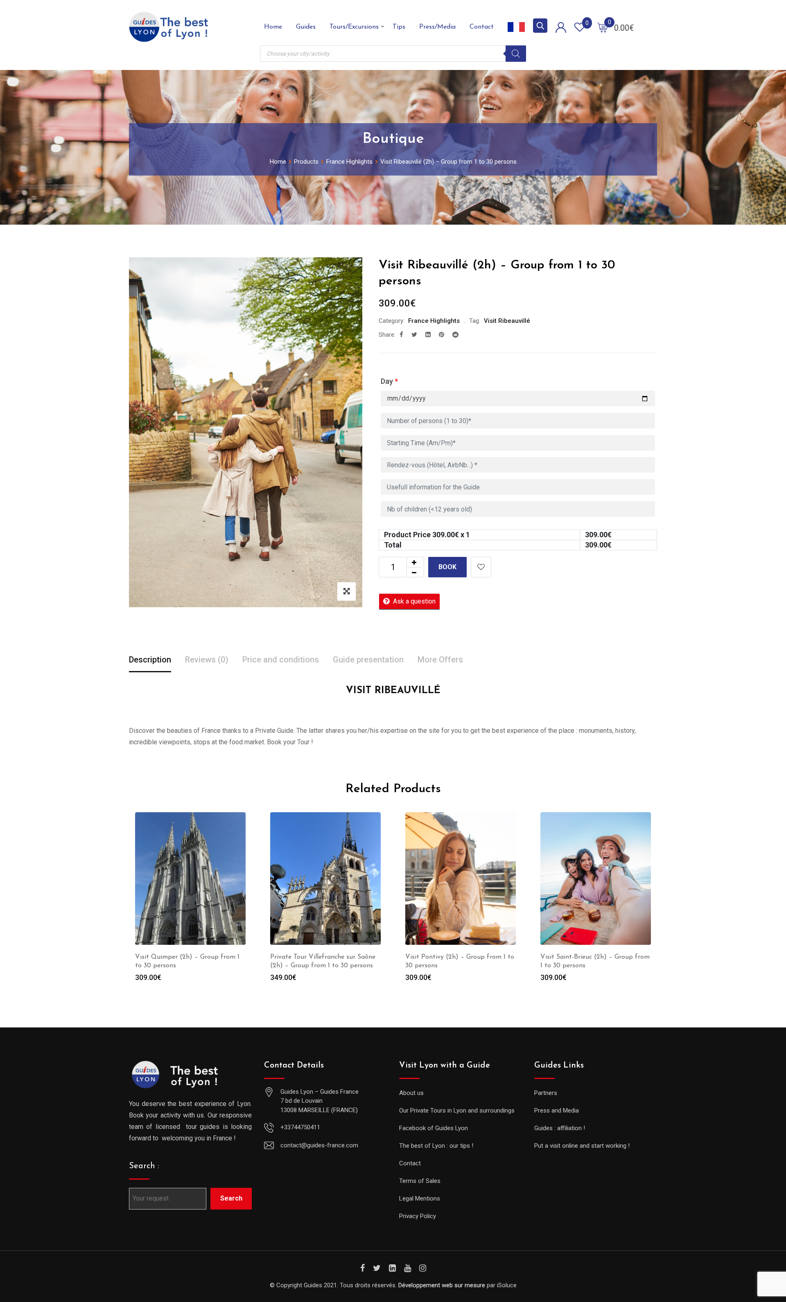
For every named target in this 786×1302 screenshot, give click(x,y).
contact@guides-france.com (319, 1145)
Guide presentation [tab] (368, 660)
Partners (545, 1093)
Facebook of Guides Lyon (433, 1128)
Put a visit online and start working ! (582, 1145)
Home (273, 27)
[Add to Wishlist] (481, 567)
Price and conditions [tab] (280, 660)
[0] (602, 27)
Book (447, 567)
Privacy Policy (417, 1216)
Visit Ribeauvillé (507, 320)
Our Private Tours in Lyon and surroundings (457, 1110)
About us (411, 1093)
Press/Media (437, 27)
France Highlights (434, 320)
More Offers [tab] (440, 660)
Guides (306, 27)
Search (231, 1198)
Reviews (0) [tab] (206, 660)
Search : (144, 1166)
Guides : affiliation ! (559, 1128)
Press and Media (556, 1110)
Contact (482, 27)
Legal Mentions (419, 1198)
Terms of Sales (419, 1181)
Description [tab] (150, 660)
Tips (399, 27)
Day (389, 381)
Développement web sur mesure (441, 1285)
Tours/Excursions (354, 27)
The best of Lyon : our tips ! (436, 1145)
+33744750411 (300, 1127)
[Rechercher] (516, 53)
